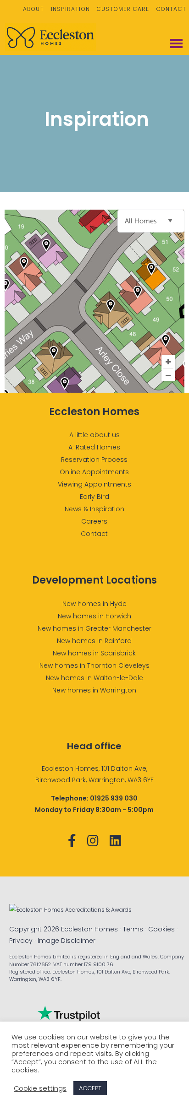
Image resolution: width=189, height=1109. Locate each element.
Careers (94, 521)
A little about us (94, 434)
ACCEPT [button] (90, 1088)
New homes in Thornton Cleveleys (94, 665)
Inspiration (70, 9)
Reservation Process (94, 459)
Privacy (21, 940)
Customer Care (123, 9)
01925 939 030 (114, 798)
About (33, 9)
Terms (133, 929)
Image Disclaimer (66, 940)
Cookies (161, 929)
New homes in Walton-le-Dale (94, 677)
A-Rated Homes (94, 447)
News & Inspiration (94, 509)
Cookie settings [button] (40, 1088)
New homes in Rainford (94, 640)
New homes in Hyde (94, 603)
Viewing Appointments (94, 484)
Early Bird (94, 496)
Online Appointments (94, 471)
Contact (171, 9)
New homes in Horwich (94, 616)
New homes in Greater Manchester (94, 628)
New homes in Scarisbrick (94, 653)
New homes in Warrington (94, 690)
